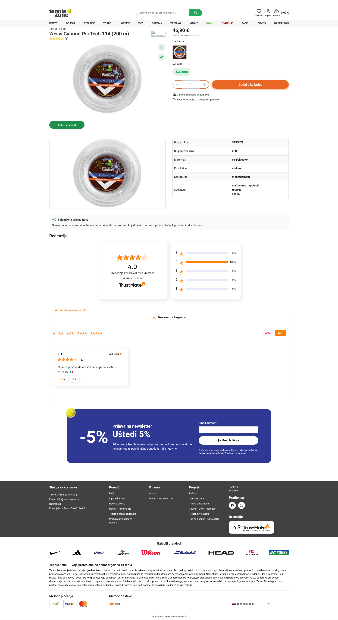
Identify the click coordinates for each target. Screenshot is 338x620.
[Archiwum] (158, 34)
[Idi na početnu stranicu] (60, 13)
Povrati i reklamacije (120, 508)
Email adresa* (208, 423)
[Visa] (69, 604)
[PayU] (55, 604)
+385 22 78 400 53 (71, 2)
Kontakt (153, 493)
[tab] (66, 125)
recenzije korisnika (132, 273)
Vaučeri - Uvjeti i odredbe (202, 508)
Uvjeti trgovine (196, 498)
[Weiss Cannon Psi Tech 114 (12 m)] (180, 52)
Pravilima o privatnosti (235, 453)
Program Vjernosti (199, 513)
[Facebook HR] (232, 505)
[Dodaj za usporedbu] (161, 57)
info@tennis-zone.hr (68, 499)
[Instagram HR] (241, 505)
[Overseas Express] (115, 604)
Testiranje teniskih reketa (122, 513)
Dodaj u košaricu (250, 84)
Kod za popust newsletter (211, 453)
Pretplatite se (230, 440)
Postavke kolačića (232, 489)
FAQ (111, 493)
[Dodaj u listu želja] (161, 47)
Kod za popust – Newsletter (204, 518)
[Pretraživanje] (195, 12)
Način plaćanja (117, 503)
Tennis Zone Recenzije (161, 498)
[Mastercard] (83, 604)
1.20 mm (181, 72)
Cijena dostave (117, 498)
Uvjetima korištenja (248, 450)
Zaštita (193, 493)
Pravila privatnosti (199, 503)
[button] (56, 310)
